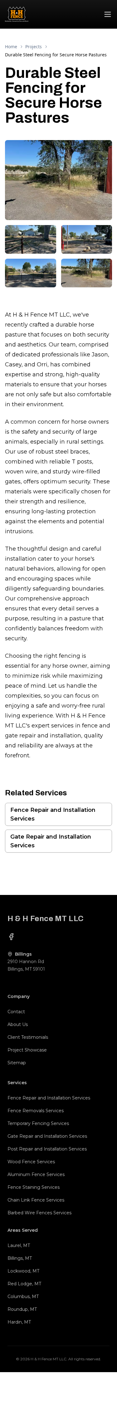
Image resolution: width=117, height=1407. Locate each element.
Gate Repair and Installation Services (50, 841)
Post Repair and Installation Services (47, 1149)
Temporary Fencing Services (38, 1123)
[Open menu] (107, 14)
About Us (17, 1024)
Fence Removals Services (35, 1110)
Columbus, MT (23, 1296)
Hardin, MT (19, 1322)
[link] (56, 55)
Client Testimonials (27, 1037)
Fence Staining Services (33, 1187)
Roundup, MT (22, 1309)
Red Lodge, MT (24, 1284)
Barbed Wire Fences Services (39, 1213)
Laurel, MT (18, 1245)
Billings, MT (19, 1258)
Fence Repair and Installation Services (52, 814)
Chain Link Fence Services (35, 1200)
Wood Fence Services (31, 1162)
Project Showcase (27, 1050)
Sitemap (16, 1063)
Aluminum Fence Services (36, 1174)
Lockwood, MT (23, 1271)
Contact (16, 1011)
